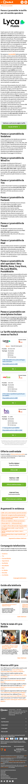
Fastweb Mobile (6, 558)
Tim (3, 556)
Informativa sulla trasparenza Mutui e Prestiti (9, 778)
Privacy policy (3, 771)
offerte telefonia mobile (18, 454)
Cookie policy (3, 772)
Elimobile (4, 572)
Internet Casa (14, 492)
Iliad (3, 568)
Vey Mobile (5, 563)
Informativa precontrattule (5, 777)
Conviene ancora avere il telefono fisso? (9, 605)
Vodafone (4, 553)
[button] (1, 2)
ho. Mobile (5, 570)
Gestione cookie (3, 774)
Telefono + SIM (14, 478)
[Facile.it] (8, 3)
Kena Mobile (5, 565)
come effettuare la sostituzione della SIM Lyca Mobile (13, 687)
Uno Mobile (5, 575)
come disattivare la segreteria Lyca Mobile (13, 692)
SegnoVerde (5, 561)
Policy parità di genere (5, 775)
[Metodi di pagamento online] (14, 739)
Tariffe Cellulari (14, 463)
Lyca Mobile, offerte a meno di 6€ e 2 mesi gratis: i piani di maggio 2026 (10, 647)
